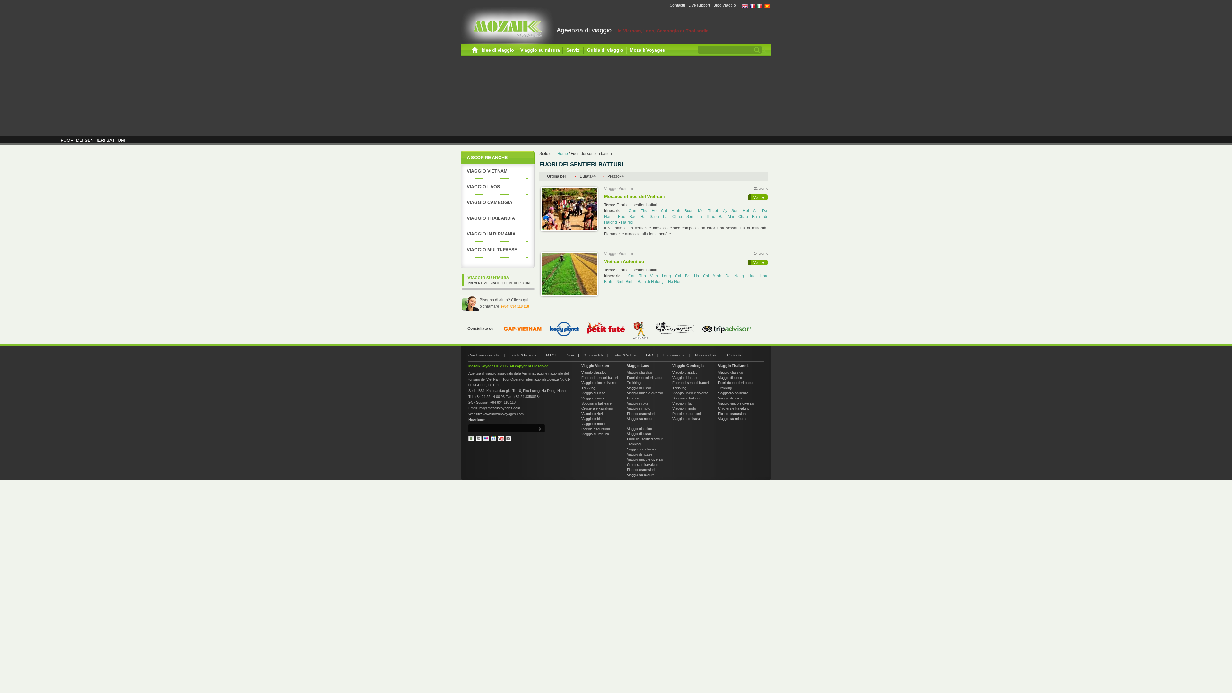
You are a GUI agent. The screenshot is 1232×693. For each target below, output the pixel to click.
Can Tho (638, 211)
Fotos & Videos (625, 355)
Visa (570, 355)
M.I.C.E (552, 355)
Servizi (573, 50)
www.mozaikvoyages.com (503, 414)
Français (752, 6)
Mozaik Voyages (647, 50)
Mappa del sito (706, 355)
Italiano (760, 6)
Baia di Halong (651, 281)
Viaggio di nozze (594, 398)
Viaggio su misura (540, 50)
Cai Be (682, 276)
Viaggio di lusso (593, 393)
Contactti (677, 5)
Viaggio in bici (591, 419)
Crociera (633, 398)
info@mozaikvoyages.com (499, 408)
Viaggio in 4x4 (592, 413)
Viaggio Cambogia (688, 366)
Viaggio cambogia (489, 202)
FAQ (649, 355)
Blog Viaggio (725, 5)
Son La (694, 216)
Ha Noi (627, 222)
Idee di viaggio (498, 50)
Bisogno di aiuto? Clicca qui (504, 300)
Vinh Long (660, 276)
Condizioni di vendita (484, 355)
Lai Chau (672, 216)
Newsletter (476, 420)
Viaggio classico (593, 372)
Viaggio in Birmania (491, 233)
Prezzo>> (615, 176)
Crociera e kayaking (597, 408)
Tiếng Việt (767, 6)
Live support (699, 5)
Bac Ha (637, 216)
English (745, 6)
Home (475, 50)
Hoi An (750, 211)
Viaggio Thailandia (491, 218)
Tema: (610, 205)
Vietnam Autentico (624, 261)
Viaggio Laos (483, 186)
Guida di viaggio (605, 50)
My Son (730, 211)
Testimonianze (674, 355)
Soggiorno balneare (596, 403)
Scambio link (593, 355)
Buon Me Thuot (701, 211)
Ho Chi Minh (666, 211)
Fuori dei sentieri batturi (591, 153)
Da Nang (734, 276)
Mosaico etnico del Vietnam (634, 196)
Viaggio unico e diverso (599, 383)
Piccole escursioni (595, 429)
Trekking (588, 388)
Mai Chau (738, 216)
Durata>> (588, 176)
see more (758, 197)
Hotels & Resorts (523, 355)
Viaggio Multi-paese (492, 249)
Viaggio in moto (593, 424)
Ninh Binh (625, 281)
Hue (621, 216)
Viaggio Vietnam (487, 171)
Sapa (654, 216)
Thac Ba (715, 216)
